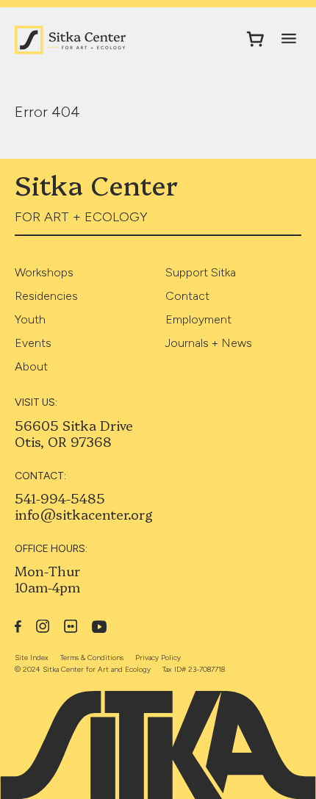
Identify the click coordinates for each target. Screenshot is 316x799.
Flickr (70, 626)
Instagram (42, 626)
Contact (187, 296)
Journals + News (208, 343)
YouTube (99, 626)
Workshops (44, 272)
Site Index (32, 657)
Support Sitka (200, 272)
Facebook (18, 626)
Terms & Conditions (91, 657)
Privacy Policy (158, 657)
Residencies (46, 296)
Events (33, 343)
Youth (30, 319)
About (31, 366)
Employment (198, 319)
